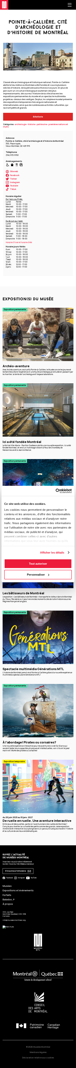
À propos (8, 904)
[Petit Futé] (8, 927)
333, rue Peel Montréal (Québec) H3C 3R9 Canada (14, 914)
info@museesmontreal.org (14, 920)
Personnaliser (36, 574)
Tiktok (13, 189)
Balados (9, 899)
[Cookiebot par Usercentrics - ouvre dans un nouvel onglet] (55, 491)
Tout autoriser (38, 563)
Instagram (15, 182)
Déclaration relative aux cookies (38, 1057)
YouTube (34, 878)
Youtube (14, 186)
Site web (14, 171)
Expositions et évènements (18, 890)
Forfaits (7, 895)
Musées (7, 886)
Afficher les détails (52, 552)
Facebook (14, 175)
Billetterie (38, 116)
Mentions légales (38, 1052)
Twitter (13, 179)
